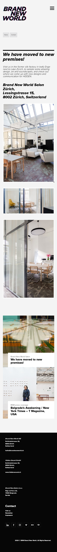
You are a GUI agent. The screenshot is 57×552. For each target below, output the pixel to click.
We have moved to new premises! (26, 361)
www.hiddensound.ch (13, 472)
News (6, 35)
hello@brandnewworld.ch (14, 451)
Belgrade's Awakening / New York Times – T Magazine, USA (30, 411)
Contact (13, 35)
